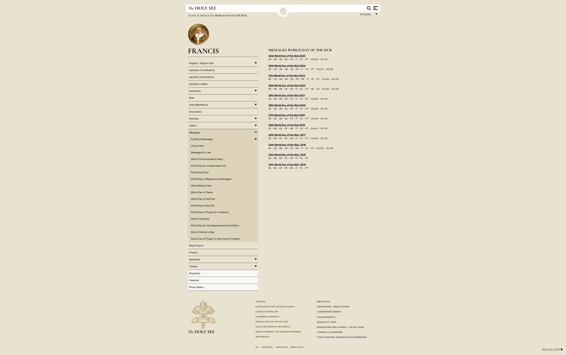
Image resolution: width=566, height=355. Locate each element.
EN (280, 59)
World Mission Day (201, 185)
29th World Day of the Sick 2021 (286, 95)
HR (302, 79)
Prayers (193, 252)
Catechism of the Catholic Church (275, 306)
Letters (193, 125)
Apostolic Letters (198, 83)
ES (286, 59)
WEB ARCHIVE (262, 337)
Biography (553, 349)
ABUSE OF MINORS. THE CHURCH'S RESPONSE (278, 332)
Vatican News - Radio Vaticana (333, 306)
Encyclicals (195, 111)
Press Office (323, 301)
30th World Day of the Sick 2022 (287, 85)
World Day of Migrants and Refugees (211, 179)
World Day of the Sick (203, 205)
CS (275, 69)
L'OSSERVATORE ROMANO (329, 311)
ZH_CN (314, 59)
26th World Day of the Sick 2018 (286, 124)
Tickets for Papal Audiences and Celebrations (342, 337)
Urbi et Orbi (197, 145)
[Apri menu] (375, 8)
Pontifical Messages (202, 139)
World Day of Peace (202, 192)
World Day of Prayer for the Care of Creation (215, 238)
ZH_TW (324, 59)
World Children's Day (202, 232)
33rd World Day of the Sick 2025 (286, 55)
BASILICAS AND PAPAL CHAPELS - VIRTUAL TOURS (340, 327)
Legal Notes (267, 347)
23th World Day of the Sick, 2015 (287, 154)
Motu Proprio (196, 245)
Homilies (194, 118)
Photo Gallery (196, 287)
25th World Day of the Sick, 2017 (287, 134)
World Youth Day (200, 218)
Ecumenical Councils (267, 316)
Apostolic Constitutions (202, 70)
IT (297, 59)
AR (269, 59)
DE (275, 59)
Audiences (195, 90)
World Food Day (200, 172)
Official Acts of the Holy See (271, 321)
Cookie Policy (282, 347)
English (367, 15)
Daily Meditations (198, 104)
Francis (194, 15)
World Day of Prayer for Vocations (210, 212)
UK (318, 89)
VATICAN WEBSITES (326, 317)
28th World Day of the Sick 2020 (287, 105)
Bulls (191, 97)
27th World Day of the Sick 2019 (286, 115)
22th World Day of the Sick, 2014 (287, 164)
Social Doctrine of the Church (272, 326)
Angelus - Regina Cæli (201, 63)
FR (291, 59)
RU (312, 89)
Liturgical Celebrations (330, 332)
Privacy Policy (297, 347)
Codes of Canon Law (266, 311)
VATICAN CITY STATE (326, 322)
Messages (207, 15)
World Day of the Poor (203, 198)
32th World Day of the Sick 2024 (287, 65)
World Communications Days (207, 159)
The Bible (260, 301)
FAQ (257, 347)
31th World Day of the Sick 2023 (286, 75)
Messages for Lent (201, 152)
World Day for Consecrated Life (208, 165)
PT (307, 59)
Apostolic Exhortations (201, 77)
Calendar (194, 280)
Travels (193, 266)
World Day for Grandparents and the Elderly (215, 225)
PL (301, 59)
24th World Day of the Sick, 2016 (287, 144)
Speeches (194, 259)
